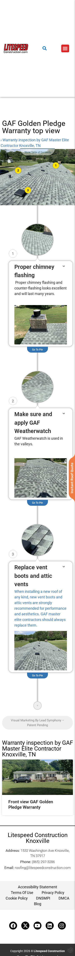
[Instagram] (62, 926)
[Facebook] (13, 926)
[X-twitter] (25, 926)
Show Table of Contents (37, 152)
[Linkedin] (50, 926)
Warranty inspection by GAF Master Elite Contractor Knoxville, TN (37, 748)
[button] (65, 49)
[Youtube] (37, 926)
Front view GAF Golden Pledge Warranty (30, 804)
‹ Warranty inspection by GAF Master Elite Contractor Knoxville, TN (35, 143)
